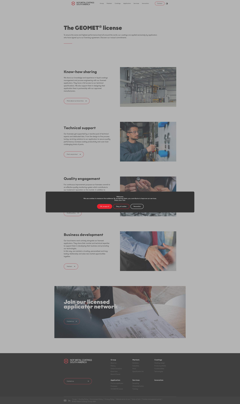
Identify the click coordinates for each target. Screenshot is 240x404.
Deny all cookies (121, 206)
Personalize (137, 206)
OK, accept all (104, 206)
